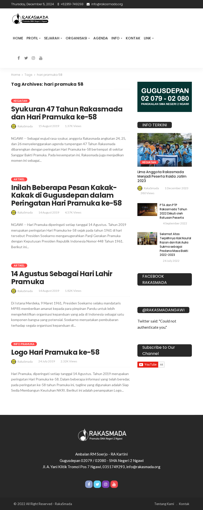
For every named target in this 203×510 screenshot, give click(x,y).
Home (18, 38)
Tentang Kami (164, 504)
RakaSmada (25, 126)
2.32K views (69, 361)
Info (115, 38)
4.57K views (73, 212)
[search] (48, 58)
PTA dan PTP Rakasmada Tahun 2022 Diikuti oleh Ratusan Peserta (173, 211)
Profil (32, 38)
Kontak (133, 38)
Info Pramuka (24, 344)
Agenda (100, 38)
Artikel (19, 179)
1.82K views (73, 291)
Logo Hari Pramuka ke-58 (55, 352)
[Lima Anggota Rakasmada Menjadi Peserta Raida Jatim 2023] (164, 150)
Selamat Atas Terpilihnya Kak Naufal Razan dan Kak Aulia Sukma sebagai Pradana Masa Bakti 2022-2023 (175, 244)
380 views (147, 193)
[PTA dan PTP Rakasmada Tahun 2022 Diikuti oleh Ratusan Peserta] (147, 209)
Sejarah (51, 38)
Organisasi (76, 38)
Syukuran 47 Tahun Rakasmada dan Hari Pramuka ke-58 (67, 113)
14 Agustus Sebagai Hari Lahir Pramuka (61, 278)
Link (147, 38)
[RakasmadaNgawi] (29, 18)
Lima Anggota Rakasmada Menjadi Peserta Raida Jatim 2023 (161, 176)
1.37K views (73, 126)
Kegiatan (20, 100)
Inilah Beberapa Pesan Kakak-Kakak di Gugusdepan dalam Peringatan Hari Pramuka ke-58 (66, 195)
